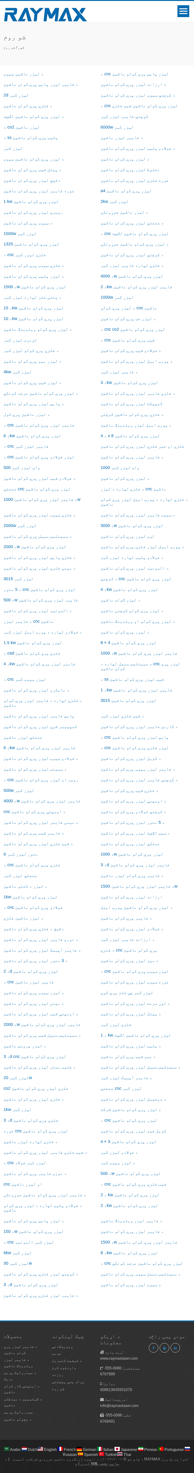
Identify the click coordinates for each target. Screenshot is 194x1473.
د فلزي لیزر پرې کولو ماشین (34, 1099)
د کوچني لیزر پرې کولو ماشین (132, 254)
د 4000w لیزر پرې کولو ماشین (132, 276)
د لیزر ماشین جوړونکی (124, 212)
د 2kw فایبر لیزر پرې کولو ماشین (136, 286)
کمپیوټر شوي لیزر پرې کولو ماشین (40, 726)
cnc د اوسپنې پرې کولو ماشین (35, 811)
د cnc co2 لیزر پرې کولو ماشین (133, 329)
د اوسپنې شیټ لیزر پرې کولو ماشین (41, 1013)
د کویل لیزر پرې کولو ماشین (131, 758)
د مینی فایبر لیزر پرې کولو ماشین (41, 822)
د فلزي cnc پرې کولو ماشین (129, 950)
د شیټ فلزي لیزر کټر (122, 715)
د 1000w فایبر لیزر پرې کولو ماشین (139, 653)
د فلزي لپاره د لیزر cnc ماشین (133, 489)
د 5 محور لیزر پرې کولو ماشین (133, 822)
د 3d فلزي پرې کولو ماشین (31, 1120)
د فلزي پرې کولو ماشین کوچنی (132, 414)
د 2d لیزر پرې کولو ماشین (31, 971)
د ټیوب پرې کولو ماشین (28, 222)
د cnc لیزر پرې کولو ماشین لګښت (135, 233)
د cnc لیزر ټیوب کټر (25, 679)
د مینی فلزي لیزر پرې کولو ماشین (40, 568)
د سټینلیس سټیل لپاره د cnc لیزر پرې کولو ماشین (141, 666)
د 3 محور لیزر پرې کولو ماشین (36, 960)
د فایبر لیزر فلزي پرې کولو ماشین (41, 1295)
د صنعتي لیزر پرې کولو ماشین (132, 222)
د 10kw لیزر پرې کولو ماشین (34, 318)
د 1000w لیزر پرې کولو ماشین (132, 854)
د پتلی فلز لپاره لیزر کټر (33, 297)
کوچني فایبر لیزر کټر (124, 116)
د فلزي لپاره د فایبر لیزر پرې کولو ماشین (43, 703)
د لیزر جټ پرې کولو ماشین (128, 318)
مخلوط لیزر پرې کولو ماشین (130, 169)
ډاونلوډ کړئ (64, 1368)
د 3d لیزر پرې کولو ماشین (31, 1284)
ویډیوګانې (62, 1346)
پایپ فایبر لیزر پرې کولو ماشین (39, 715)
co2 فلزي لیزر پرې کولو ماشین (36, 1088)
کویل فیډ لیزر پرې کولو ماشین (133, 1131)
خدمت (56, 1354)
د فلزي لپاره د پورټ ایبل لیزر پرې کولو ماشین (144, 502)
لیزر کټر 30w (18, 1263)
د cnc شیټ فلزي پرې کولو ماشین (133, 1184)
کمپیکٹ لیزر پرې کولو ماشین (132, 403)
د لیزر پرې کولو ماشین (125, 159)
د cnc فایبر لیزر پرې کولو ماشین (39, 425)
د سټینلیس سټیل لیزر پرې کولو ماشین (141, 1067)
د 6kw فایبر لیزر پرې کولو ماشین (39, 747)
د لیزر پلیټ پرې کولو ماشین (34, 276)
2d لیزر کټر (16, 95)
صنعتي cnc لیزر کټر (121, 1088)
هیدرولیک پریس (18, 1412)
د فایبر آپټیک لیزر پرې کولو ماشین (42, 950)
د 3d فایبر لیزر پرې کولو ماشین (135, 864)
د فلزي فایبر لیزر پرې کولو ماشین (138, 393)
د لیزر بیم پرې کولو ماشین (33, 361)
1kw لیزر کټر (18, 1109)
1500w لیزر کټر (20, 233)
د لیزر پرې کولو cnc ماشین (129, 308)
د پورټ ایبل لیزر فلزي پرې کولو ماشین (142, 546)
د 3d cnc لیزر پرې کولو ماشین (35, 1056)
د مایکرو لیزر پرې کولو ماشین (36, 690)
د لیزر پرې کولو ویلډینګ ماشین (38, 329)
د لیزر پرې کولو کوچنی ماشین (132, 610)
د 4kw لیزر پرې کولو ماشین (129, 589)
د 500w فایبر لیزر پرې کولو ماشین (41, 600)
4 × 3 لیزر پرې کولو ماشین (129, 1141)
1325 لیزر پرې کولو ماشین (31, 244)
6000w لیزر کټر (117, 127)
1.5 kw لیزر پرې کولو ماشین (33, 642)
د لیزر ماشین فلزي (24, 918)
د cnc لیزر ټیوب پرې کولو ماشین (135, 971)
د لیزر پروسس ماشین (25, 1045)
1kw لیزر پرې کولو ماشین (30, 896)
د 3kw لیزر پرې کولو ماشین (129, 382)
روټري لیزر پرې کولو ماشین (33, 212)
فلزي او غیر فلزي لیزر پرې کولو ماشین (142, 446)
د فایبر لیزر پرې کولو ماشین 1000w (42, 499)
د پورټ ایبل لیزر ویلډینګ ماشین (136, 425)
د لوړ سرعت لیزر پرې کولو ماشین (135, 1003)
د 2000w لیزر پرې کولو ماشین (35, 546)
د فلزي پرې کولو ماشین (28, 105)
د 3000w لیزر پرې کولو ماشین (132, 525)
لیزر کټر (13, 148)
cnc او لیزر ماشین (23, 1184)
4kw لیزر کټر (18, 371)
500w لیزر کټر (19, 790)
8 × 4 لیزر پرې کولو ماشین (129, 642)
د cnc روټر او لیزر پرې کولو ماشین (41, 779)
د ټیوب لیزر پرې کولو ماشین (131, 1284)
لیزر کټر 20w (18, 1077)
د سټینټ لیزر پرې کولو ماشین (35, 769)
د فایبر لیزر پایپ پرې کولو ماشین (41, 84)
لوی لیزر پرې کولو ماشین (128, 536)
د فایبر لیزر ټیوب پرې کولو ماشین (138, 769)
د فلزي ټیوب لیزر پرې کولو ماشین (40, 514)
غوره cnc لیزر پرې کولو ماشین (36, 1131)
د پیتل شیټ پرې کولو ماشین (33, 169)
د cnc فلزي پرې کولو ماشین (32, 864)
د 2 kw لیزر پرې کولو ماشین (130, 1194)
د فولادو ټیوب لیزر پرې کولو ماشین (41, 758)
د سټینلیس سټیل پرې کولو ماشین (38, 536)
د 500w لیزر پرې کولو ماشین (131, 1173)
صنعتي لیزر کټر (20, 875)
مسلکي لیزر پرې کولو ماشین (130, 843)
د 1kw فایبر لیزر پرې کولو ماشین (136, 690)
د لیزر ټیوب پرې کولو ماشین (34, 992)
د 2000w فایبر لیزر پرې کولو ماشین (42, 1024)
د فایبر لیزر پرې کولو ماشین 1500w (139, 886)
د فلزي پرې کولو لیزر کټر (31, 350)
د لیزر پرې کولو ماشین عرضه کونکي (41, 393)
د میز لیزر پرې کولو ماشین (130, 960)
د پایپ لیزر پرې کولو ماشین (34, 403)
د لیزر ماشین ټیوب (24, 74)
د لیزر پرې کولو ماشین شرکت (131, 1109)
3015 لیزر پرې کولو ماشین (128, 700)
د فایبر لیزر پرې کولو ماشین (132, 456)
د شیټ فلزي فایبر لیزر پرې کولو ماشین (45, 1152)
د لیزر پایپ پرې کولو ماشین (34, 1220)
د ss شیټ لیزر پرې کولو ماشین (132, 679)
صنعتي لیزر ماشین (23, 737)
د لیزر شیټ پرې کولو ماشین (33, 382)
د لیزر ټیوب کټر (118, 1162)
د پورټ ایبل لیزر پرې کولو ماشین (137, 361)
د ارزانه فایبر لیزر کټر (128, 939)
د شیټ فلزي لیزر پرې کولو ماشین (38, 843)
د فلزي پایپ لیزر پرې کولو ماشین (40, 557)
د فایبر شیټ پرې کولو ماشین (34, 833)
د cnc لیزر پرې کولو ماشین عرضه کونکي (142, 1263)
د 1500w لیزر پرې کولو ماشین (35, 286)
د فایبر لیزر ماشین (122, 137)
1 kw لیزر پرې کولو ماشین (31, 201)
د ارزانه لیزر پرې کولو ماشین (133, 84)
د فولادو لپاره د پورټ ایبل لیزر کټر (43, 632)
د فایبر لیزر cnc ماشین (29, 621)
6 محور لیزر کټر (21, 854)
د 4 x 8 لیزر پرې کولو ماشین (130, 435)
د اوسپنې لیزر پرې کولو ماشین (133, 801)
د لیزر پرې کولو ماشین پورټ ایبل (137, 907)
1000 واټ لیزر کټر (120, 467)
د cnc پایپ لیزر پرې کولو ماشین (135, 737)
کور (21, 47)
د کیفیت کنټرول (67, 1360)
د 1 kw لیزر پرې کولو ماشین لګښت (136, 1035)
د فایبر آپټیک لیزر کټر (126, 1077)
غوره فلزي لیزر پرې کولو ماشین (135, 180)
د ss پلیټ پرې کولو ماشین (31, 137)
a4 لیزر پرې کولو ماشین (126, 190)
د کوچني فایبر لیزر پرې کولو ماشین (139, 779)
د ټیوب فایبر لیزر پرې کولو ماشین (138, 514)
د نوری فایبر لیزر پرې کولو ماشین (41, 939)
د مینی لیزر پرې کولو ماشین (34, 1003)
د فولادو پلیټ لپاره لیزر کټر (132, 557)
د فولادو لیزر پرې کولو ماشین (132, 928)
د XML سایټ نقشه (97, 1464)
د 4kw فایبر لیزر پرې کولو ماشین (39, 663)
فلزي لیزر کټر (116, 1024)
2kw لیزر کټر (115, 201)
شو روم (58, 1389)
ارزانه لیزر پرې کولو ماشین (132, 896)
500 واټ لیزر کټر (22, 467)
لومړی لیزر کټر (20, 340)
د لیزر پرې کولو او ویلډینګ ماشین (138, 621)
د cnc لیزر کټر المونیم (29, 1242)
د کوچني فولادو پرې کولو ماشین (133, 811)
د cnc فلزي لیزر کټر (25, 254)
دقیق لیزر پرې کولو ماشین (32, 180)
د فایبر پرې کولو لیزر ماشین (132, 875)
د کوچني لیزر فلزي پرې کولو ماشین (41, 1274)
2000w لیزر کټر (20, 525)
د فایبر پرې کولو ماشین (126, 918)
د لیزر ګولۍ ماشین (121, 600)
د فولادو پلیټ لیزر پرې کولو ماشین (138, 148)
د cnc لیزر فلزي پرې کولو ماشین (135, 747)
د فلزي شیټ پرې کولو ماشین (130, 790)
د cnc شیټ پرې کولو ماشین (128, 340)
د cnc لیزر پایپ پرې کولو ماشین (135, 74)
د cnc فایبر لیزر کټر (26, 446)
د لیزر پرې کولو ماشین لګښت (34, 116)
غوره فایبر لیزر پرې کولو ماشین (39, 190)
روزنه (58, 1375)
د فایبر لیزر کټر (119, 371)
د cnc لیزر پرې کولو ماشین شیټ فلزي (139, 105)
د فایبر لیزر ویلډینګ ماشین (132, 1220)
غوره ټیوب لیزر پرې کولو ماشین (135, 982)
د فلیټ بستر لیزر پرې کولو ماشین (40, 1067)
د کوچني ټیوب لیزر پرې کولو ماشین (138, 95)
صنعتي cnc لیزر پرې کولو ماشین (37, 489)
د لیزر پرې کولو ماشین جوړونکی (135, 244)
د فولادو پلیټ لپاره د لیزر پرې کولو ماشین (43, 1208)
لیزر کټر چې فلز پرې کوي (127, 992)
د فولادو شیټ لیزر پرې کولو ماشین (40, 478)
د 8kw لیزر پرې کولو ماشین (129, 1252)
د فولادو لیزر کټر (119, 1152)
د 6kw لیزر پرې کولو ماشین (32, 435)
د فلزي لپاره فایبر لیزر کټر (132, 265)
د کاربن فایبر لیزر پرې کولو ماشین (139, 726)
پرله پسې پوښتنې (68, 1382)
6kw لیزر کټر (18, 1252)
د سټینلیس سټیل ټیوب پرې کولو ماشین (141, 1274)
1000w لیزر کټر (117, 297)
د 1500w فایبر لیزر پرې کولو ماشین (139, 1242)
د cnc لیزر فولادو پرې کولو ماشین (39, 456)
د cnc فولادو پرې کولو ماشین (33, 907)
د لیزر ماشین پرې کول (27, 414)
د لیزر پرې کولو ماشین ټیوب (34, 159)
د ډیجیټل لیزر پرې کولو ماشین (133, 1099)
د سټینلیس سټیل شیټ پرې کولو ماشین (42, 1035)
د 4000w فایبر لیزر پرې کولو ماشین (42, 801)
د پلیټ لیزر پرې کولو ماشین (131, 1045)
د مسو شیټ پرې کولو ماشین (128, 1056)
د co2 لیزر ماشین (22, 127)
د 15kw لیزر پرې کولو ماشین (34, 308)
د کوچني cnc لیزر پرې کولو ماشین (136, 578)
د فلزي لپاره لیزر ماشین (31, 1141)
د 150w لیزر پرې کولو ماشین (34, 1231)
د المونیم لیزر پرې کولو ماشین (135, 568)
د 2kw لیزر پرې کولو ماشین (129, 1205)
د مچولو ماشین (18, 1419)
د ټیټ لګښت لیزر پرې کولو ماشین (135, 833)
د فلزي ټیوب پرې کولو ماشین (34, 265)
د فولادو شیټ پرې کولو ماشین (131, 350)
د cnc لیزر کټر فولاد (25, 1162)
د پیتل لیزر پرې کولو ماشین (131, 1013)
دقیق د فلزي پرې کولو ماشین (34, 928)
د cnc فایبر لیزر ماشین (29, 982)
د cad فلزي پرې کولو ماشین (32, 653)
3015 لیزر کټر (19, 578)
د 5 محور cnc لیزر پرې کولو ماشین (39, 589)
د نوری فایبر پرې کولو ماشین (35, 1173)
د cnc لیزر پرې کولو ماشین (129, 1120)
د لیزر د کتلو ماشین (25, 886)
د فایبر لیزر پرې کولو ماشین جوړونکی (45, 1194)
